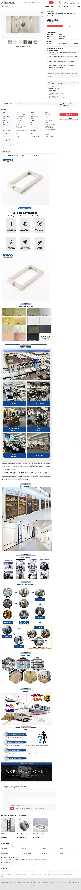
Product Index (62, 880)
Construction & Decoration (9, 8)
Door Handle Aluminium (17, 865)
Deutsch (38, 882)
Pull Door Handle (34, 8)
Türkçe (65, 882)
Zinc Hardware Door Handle (7, 874)
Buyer (52, 6)
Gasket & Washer (4, 853)
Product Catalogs (19, 846)
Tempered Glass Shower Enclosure (67, 851)
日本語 (54, 882)
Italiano (34, 882)
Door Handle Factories (44, 871)
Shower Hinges (4, 848)
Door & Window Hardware (19, 8)
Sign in (78, 3)
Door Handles (43, 848)
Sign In (48, 97)
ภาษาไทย (61, 882)
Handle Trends (56, 874)
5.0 (64, 105)
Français (24, 882)
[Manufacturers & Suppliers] (8, 2)
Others (61, 853)
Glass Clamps (23, 848)
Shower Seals (4, 851)
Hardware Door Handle (55, 871)
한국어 (51, 882)
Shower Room (43, 853)
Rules (79, 6)
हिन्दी (57, 882)
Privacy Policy (59, 885)
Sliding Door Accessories (45, 851)
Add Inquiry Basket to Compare (23, 46)
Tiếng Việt (69, 882)
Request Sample (68, 28)
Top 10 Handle (47, 874)
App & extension (65, 6)
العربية (47, 882)
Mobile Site (68, 880)
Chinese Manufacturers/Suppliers (25, 880)
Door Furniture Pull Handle (21, 874)
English (11, 882)
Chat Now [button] (72, 26)
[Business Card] (77, 109)
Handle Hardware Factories (32, 871)
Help (58, 6)
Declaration (54, 885)
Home (2, 8)
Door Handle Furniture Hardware (69, 871)
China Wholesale (35, 880)
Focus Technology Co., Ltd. (32, 885)
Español (15, 882)
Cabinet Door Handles (28, 865)
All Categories (5, 6)
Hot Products (9, 880)
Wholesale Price (42, 880)
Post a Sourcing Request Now (37, 808)
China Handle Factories (6, 871)
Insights (72, 880)
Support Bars (62, 848)
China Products (15, 880)
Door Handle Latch (6, 865)
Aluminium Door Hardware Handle (35, 874)
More (2, 876)
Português (19, 882)
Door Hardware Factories (19, 871)
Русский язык (29, 882)
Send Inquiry (55, 26)
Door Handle (27, 8)
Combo (22, 851)
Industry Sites (48, 880)
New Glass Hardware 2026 (26, 853)
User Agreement (47, 885)
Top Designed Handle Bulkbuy (67, 874)
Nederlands (43, 882)
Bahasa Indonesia (76, 882)
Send (12, 808)
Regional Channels (55, 880)
